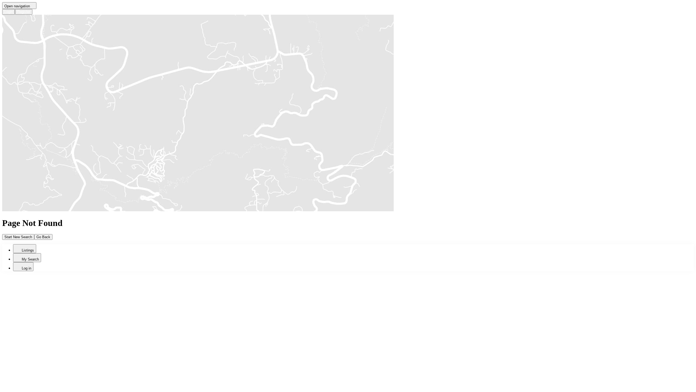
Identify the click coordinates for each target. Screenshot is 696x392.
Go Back (43, 237)
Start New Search (18, 237)
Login (8, 12)
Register (23, 12)
